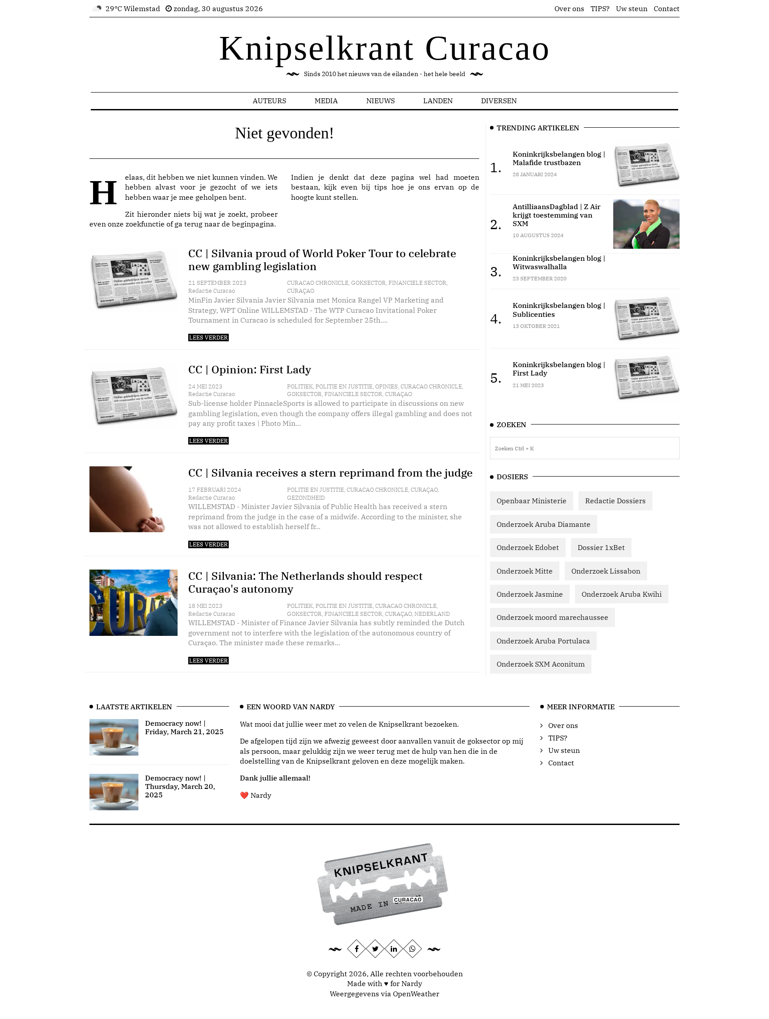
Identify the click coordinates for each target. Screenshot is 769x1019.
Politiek (300, 386)
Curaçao (300, 291)
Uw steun (632, 8)
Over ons (569, 8)
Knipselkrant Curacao (384, 47)
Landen (438, 100)
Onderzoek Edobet (528, 547)
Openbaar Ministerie (532, 500)
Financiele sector (417, 283)
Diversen (499, 100)
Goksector (368, 283)
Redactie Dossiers (615, 500)
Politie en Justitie (344, 386)
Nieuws (380, 100)
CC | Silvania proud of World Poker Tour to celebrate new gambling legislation (322, 259)
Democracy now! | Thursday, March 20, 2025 (180, 786)
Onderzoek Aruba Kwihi (622, 594)
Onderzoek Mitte (525, 570)
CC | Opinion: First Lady (249, 369)
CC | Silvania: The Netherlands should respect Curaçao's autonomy (305, 582)
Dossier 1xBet (601, 547)
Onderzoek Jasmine (530, 594)
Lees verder (208, 337)
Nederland (432, 614)
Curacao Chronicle (317, 283)
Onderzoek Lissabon (605, 570)
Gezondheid (306, 497)
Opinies (386, 386)
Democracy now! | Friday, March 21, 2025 (184, 727)
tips (380, 186)
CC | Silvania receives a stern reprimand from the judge (330, 472)
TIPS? (600, 8)
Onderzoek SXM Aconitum (541, 663)
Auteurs (269, 100)
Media (326, 100)
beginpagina (253, 223)
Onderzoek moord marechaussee (552, 617)
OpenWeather (416, 993)
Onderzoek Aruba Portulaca (543, 640)
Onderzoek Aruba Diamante (544, 524)
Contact (667, 8)
